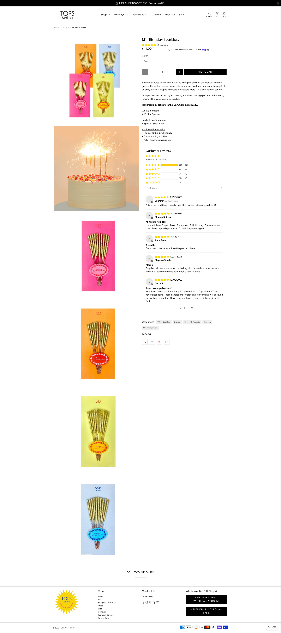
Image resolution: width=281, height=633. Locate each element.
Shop (104, 14)
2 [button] (180, 307)
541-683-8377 (149, 596)
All (63, 27)
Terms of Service (106, 615)
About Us (170, 14)
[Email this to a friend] (166, 342)
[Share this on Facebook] (152, 342)
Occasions (138, 14)
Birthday (177, 322)
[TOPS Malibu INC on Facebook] (143, 603)
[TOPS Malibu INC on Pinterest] (150, 603)
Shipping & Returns (107, 602)
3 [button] (184, 307)
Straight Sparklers (150, 328)
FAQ (100, 599)
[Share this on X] (145, 342)
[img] (162, 197)
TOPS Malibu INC (67, 628)
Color (145, 55)
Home (56, 27)
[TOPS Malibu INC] (67, 14)
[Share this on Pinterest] (159, 342)
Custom (156, 14)
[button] (149, 45)
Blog (100, 609)
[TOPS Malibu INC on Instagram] (146, 603)
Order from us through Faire (206, 611)
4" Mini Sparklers (163, 322)
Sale (181, 14)
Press (100, 605)
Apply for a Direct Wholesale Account (206, 599)
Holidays (119, 14)
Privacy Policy (104, 618)
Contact (102, 612)
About (101, 596)
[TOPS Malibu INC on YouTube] (157, 603)
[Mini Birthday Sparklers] (96, 80)
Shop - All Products (192, 322)
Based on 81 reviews (156, 159)
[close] (278, 3)
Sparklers (207, 322)
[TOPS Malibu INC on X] (154, 603)
